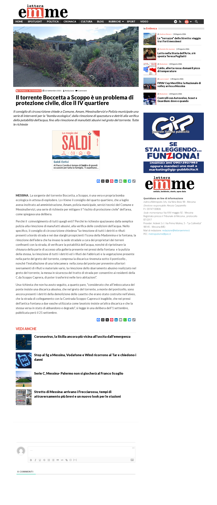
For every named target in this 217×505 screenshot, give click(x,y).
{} (71, 460)
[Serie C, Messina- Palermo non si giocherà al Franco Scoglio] (24, 378)
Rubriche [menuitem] (115, 21)
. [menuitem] (175, 22)
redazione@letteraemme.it (176, 230)
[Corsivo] (35, 460)
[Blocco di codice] (62, 460)
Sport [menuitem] (131, 21)
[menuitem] (153, 21)
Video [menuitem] (144, 21)
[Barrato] (44, 460)
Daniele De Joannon (167, 49)
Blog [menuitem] (100, 21)
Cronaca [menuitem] (70, 21)
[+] (75, 460)
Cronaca (23, 90)
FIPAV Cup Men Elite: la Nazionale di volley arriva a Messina (179, 84)
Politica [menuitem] (53, 21)
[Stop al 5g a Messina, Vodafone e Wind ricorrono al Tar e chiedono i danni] (24, 360)
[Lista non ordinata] (53, 460)
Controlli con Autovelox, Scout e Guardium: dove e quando (177, 99)
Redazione (69, 90)
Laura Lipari (164, 79)
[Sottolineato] (40, 460)
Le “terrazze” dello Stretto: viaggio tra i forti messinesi (179, 40)
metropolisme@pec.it (160, 233)
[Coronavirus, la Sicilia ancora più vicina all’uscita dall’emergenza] (24, 341)
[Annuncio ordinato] (49, 460)
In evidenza (35, 90)
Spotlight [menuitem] (35, 21)
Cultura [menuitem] (86, 21)
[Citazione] (57, 460)
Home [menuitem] (19, 21)
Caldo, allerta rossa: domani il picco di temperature (178, 70)
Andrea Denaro (165, 34)
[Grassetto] (31, 460)
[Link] (66, 460)
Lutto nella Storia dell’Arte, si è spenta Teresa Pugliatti (176, 55)
